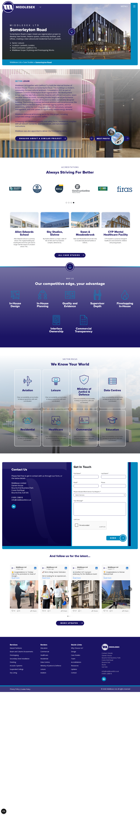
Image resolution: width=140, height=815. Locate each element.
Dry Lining (13, 673)
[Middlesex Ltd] (18, 7)
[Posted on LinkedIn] (35, 568)
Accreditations (76, 662)
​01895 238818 (17, 497)
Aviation (43, 673)
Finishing (13, 662)
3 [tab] (71, 202)
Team (73, 659)
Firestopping (14, 655)
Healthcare (44, 655)
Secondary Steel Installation (19, 659)
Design (73, 652)
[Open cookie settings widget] (3, 811)
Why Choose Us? (77, 648)
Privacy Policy (14, 689)
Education (43, 648)
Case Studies (75, 655)
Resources (75, 666)
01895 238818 (107, 674)
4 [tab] (73, 202)
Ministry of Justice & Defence (50, 666)
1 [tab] (66, 202)
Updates (74, 669)
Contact (74, 673)
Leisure (43, 669)
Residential (44, 659)
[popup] (111, 132)
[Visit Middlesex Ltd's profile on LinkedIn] (13, 568)
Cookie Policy (25, 689)
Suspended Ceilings (16, 669)
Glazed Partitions (16, 648)
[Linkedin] (13, 506)
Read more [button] (15, 578)
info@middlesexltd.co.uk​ (110, 671)
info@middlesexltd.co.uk (21, 500)
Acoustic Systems (16, 666)
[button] (10, 589)
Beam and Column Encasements (21, 652)
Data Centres (45, 662)
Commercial (44, 652)
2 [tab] (68, 202)
